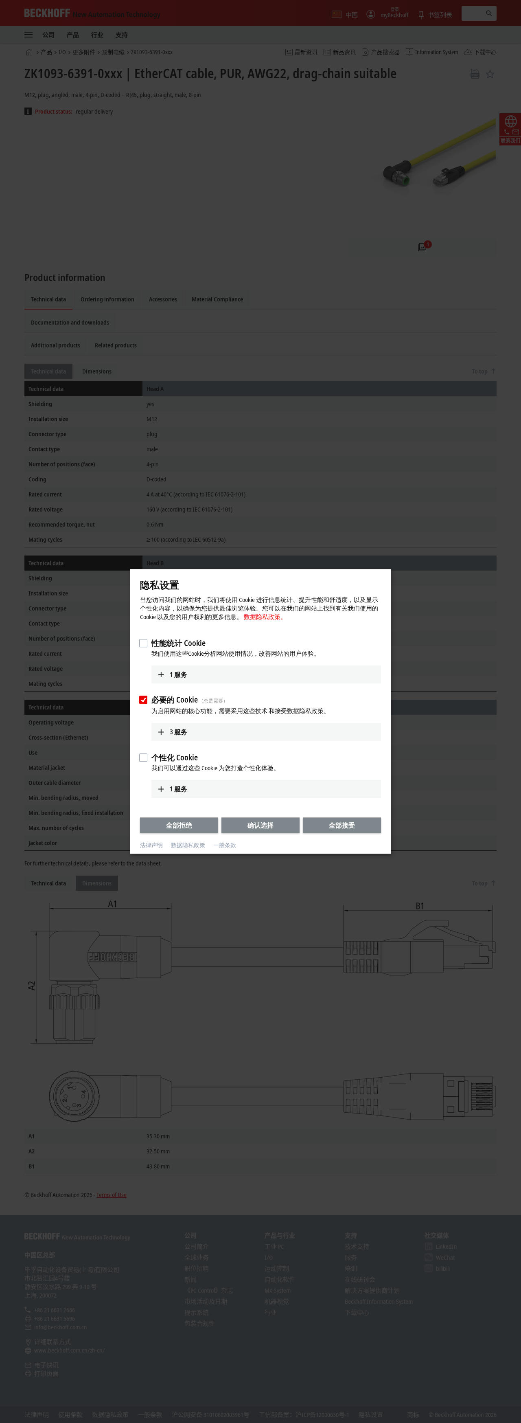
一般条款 (224, 845)
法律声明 (151, 845)
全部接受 (342, 825)
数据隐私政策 (188, 845)
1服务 (178, 674)
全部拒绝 (179, 825)
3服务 (178, 731)
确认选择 (260, 825)
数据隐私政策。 (265, 617)
